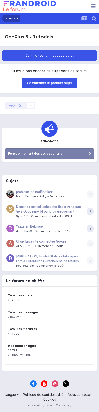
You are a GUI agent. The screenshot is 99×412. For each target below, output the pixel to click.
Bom (19, 196)
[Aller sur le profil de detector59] (10, 228)
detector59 (24, 231)
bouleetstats (25, 265)
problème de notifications (34, 192)
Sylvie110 (22, 216)
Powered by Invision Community (49, 405)
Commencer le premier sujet (49, 83)
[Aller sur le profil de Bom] (10, 194)
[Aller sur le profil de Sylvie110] (10, 209)
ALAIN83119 (24, 246)
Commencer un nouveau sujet (49, 55)
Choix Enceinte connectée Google (41, 241)
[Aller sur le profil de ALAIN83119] (10, 243)
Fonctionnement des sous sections (35, 153)
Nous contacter (79, 395)
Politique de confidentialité (43, 395)
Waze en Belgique (29, 226)
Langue (11, 395)
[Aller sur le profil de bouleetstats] (10, 258)
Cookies (49, 399)
